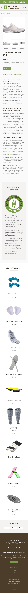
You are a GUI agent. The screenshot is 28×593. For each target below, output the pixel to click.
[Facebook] (8, 547)
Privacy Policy (13, 572)
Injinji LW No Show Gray (14, 348)
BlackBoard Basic (14, 457)
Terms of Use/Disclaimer (14, 583)
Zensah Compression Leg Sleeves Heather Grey (14, 428)
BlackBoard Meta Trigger (14, 510)
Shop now (7, 68)
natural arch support (12, 126)
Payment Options (14, 577)
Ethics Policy (14, 570)
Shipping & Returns (14, 579)
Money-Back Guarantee (14, 581)
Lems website (6, 64)
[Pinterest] (17, 547)
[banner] (11, 7)
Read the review (8, 177)
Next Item (23, 13)
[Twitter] (11, 547)
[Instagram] (14, 547)
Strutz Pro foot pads (18, 153)
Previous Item (6, 13)
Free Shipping (14, 575)
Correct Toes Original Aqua (14, 294)
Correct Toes (8, 145)
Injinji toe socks (16, 151)
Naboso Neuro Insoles (14, 374)
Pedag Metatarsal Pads (14, 321)
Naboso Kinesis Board (14, 401)
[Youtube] (19, 547)
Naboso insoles (9, 154)
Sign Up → (14, 562)
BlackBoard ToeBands (13, 483)
